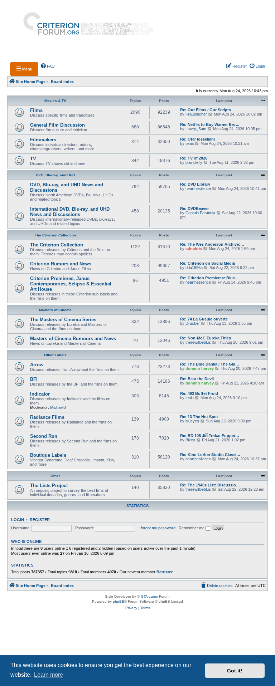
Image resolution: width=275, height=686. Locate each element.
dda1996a (194, 267)
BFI (34, 379)
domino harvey (199, 368)
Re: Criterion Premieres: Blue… (209, 278)
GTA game (149, 596)
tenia (189, 143)
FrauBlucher (196, 114)
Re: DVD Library (195, 184)
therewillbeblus (198, 342)
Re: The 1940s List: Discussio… (210, 485)
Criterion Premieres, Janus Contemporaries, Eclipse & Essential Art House (70, 284)
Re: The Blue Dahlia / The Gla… (209, 364)
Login (17, 520)
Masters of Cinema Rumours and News (73, 338)
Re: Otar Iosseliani (197, 139)
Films (36, 110)
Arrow (36, 364)
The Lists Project (49, 485)
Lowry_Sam (195, 129)
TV (33, 158)
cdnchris (193, 248)
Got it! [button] (234, 670)
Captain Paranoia (200, 213)
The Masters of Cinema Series (63, 319)
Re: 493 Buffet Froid (199, 393)
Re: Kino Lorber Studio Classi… (210, 454)
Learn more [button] (48, 675)
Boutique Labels (48, 455)
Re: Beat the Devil (197, 379)
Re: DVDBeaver (194, 208)
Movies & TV (55, 101)
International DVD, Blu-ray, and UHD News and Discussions (70, 211)
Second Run (43, 436)
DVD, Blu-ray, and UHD (55, 175)
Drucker (192, 323)
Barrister (164, 572)
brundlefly (193, 162)
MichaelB (58, 407)
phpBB (118, 601)
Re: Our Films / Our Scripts (205, 110)
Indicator (40, 394)
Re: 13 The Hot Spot (199, 417)
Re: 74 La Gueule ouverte (204, 319)
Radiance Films (47, 417)
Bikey (190, 440)
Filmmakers (43, 139)
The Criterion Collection (55, 235)
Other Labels (55, 355)
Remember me (192, 528)
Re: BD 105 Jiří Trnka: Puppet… (209, 435)
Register (40, 520)
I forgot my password (157, 528)
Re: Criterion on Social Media (207, 263)
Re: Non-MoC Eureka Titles (205, 338)
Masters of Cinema (55, 310)
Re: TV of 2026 (193, 158)
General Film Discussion (57, 125)
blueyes (192, 421)
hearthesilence (198, 188)
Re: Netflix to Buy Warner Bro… (210, 124)
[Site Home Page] (85, 29)
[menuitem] (48, 66)
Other (55, 476)
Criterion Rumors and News (60, 263)
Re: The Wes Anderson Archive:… (212, 244)
